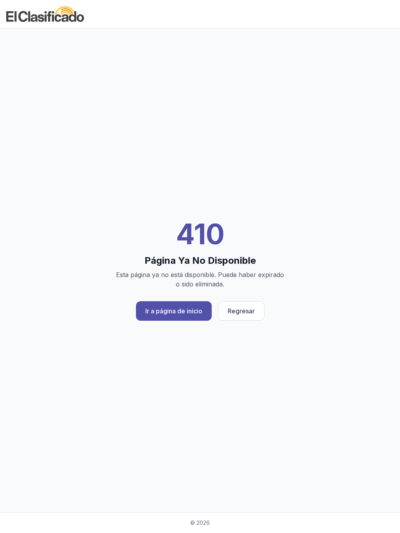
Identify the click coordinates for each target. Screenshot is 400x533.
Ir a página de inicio (173, 311)
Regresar (241, 311)
